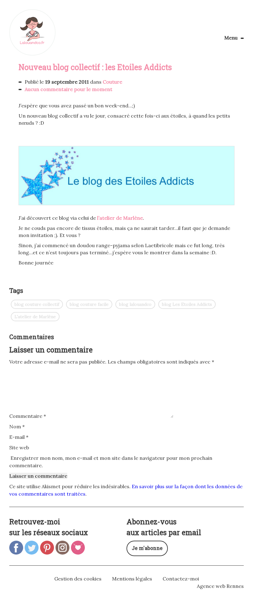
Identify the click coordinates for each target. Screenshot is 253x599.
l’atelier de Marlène (120, 218)
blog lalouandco (135, 304)
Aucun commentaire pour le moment (68, 89)
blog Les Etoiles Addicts (187, 304)
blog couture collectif (37, 304)
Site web (19, 447)
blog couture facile (89, 304)
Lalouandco (32, 32)
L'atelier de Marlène (35, 316)
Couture (112, 82)
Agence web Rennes (220, 586)
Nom (17, 426)
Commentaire (27, 416)
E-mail (18, 437)
